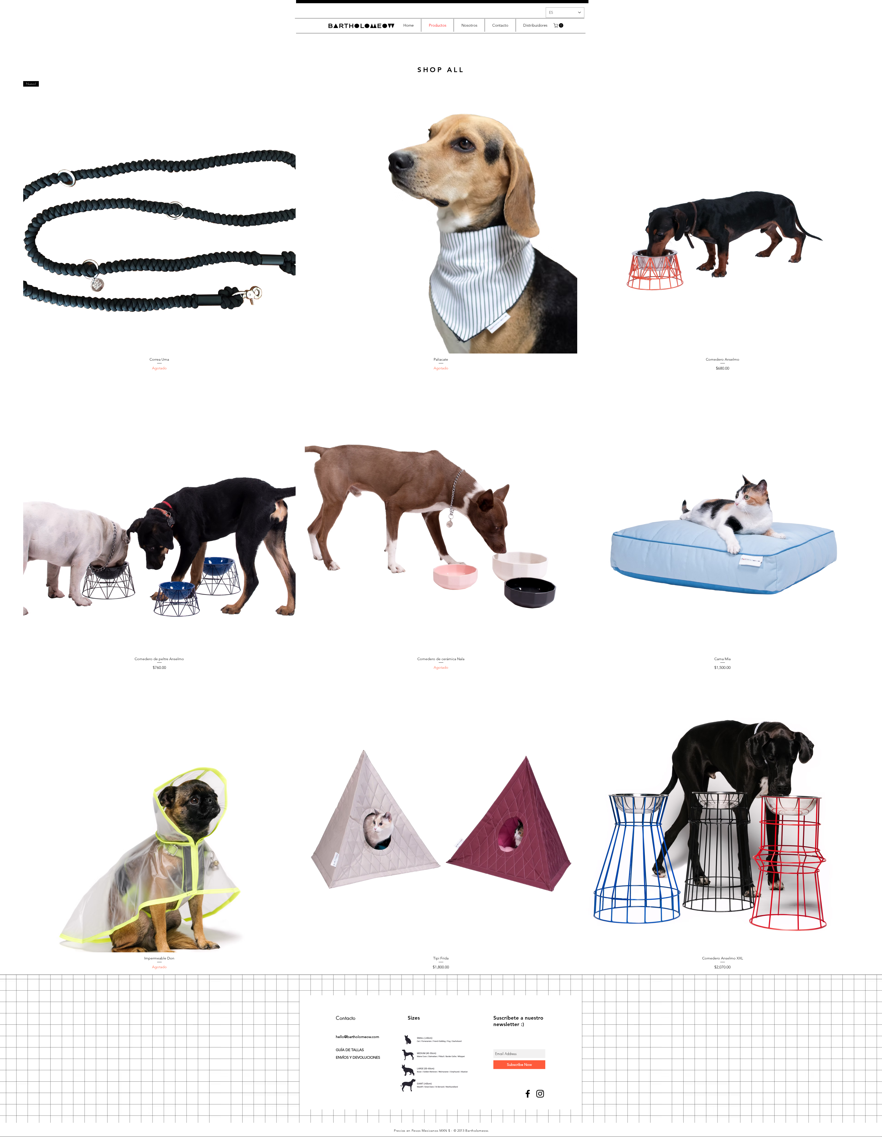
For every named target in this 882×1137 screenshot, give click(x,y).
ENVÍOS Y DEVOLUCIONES (358, 1057)
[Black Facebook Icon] (528, 1094)
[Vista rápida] (441, 217)
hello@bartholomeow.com (357, 1037)
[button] (559, 25)
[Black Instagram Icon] (540, 1094)
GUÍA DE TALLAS (350, 1050)
